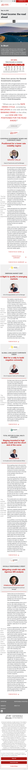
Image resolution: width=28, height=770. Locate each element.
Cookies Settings (14, 766)
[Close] (26, 751)
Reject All (14, 758)
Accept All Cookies (14, 762)
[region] (14, 759)
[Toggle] (26, 4)
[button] (13, 1)
